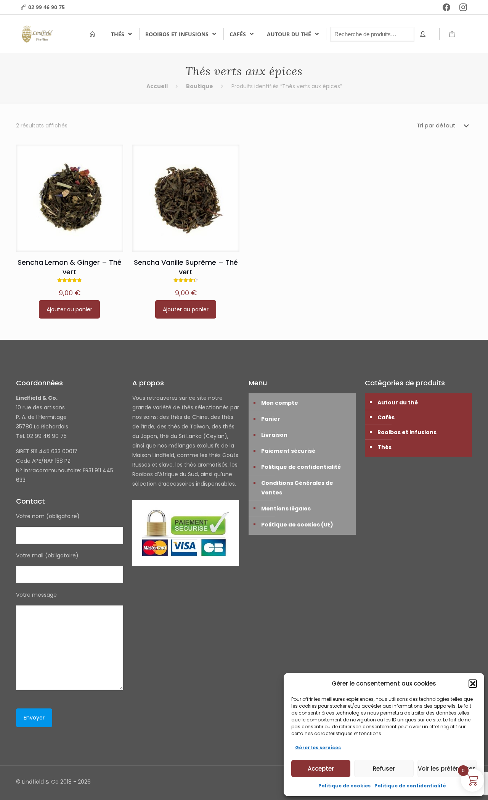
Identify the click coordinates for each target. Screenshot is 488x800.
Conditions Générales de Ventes (297, 487)
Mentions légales (286, 508)
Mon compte (279, 403)
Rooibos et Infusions (407, 432)
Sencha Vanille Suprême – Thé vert (186, 267)
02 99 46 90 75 (46, 7)
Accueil (157, 86)
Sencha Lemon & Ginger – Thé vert (70, 267)
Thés (384, 447)
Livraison (274, 435)
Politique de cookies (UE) (297, 524)
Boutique (199, 86)
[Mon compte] (425, 34)
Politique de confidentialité (410, 785)
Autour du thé (397, 402)
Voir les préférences (447, 769)
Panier (270, 419)
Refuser (384, 769)
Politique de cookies (344, 785)
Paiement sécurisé (288, 451)
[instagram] (463, 7)
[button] (473, 683)
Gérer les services (318, 747)
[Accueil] (95, 34)
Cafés (386, 417)
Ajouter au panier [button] (69, 309)
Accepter (321, 769)
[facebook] (446, 7)
